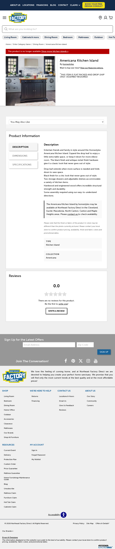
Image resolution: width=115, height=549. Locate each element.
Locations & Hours (66, 396)
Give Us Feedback (66, 405)
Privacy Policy (78, 523)
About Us (15, 5)
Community (92, 401)
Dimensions (19, 155)
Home (8, 44)
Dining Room (51, 37)
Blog (53, 5)
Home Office (9, 410)
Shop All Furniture (11, 437)
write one (63, 304)
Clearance (8, 424)
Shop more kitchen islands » (54, 51)
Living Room (10, 37)
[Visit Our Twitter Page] (81, 361)
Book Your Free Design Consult (94, 5)
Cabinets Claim (10, 507)
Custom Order (10, 464)
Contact (63, 5)
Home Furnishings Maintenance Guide (17, 479)
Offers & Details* (102, 523)
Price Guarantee (10, 468)
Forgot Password (38, 455)
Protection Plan (10, 459)
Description (20, 147)
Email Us (62, 401)
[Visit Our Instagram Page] (88, 361)
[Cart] (111, 18)
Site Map (89, 523)
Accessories (9, 419)
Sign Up (104, 352)
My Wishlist (36, 459)
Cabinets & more (30, 37)
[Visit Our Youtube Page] (95, 361)
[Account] (105, 18)
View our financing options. (91, 68)
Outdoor (98, 37)
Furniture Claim (10, 498)
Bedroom (68, 37)
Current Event (10, 450)
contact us (72, 214)
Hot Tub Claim (10, 502)
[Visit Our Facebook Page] (66, 361)
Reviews (62, 410)
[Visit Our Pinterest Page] (73, 361)
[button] (4, 18)
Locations (28, 5)
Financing (42, 5)
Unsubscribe (9, 489)
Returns (35, 396)
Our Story (91, 396)
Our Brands (8, 433)
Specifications (21, 164)
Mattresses (83, 37)
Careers (90, 405)
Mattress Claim (10, 493)
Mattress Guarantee (12, 473)
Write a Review (56, 311)
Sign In (34, 450)
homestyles (68, 64)
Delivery (7, 455)
